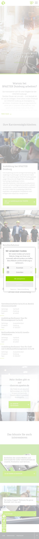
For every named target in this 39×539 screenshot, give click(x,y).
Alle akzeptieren (19, 279)
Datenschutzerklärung (23, 289)
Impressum (13, 289)
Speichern (19, 285)
